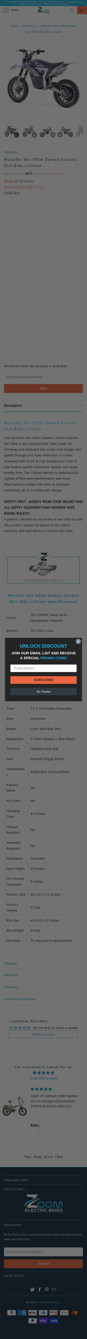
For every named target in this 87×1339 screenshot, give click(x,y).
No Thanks (44, 691)
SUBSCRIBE (43, 680)
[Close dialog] (78, 641)
